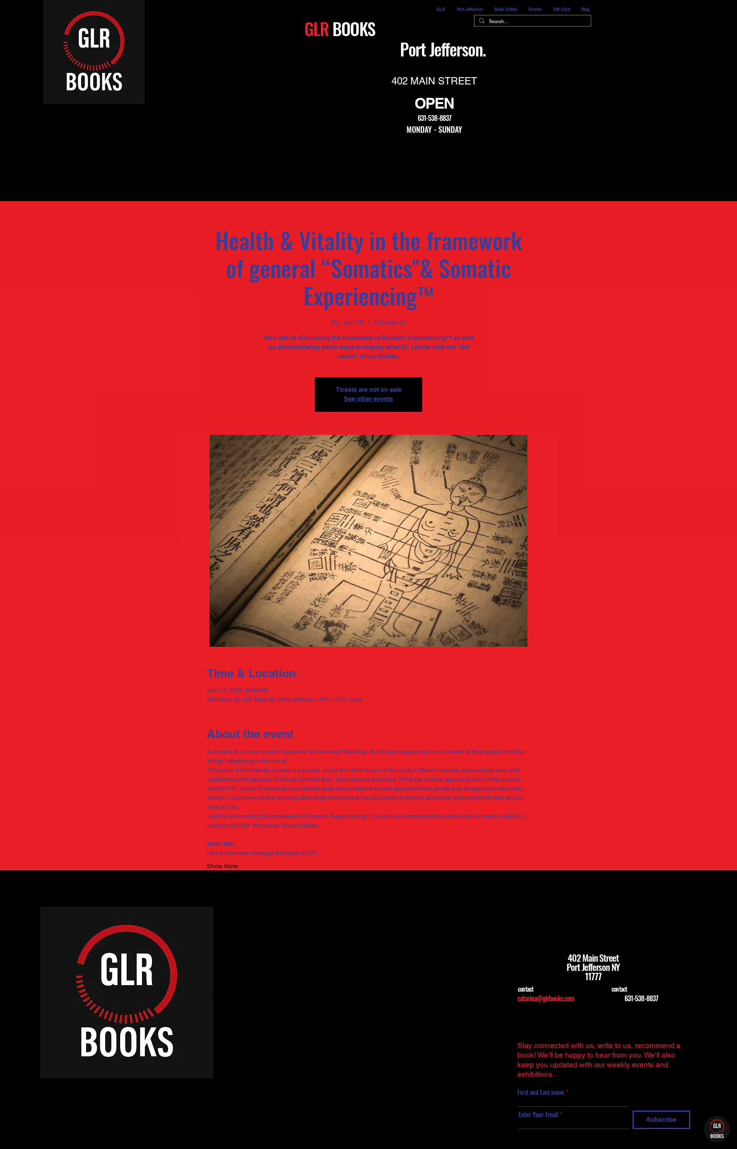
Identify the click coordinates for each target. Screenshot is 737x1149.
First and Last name (541, 1092)
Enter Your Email (538, 1114)
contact (525, 989)
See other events (368, 399)
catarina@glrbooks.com (545, 998)
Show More (222, 866)
